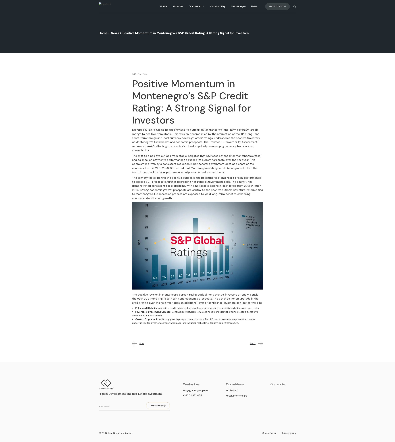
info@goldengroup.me (195, 390)
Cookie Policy (269, 433)
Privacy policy (289, 433)
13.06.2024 (139, 74)
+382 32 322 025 (192, 395)
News (115, 33)
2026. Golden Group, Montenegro (116, 433)
